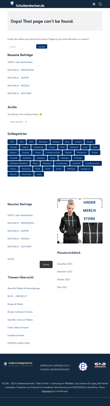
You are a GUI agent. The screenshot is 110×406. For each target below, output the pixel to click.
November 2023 (64, 271)
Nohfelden (27, 158)
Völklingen (71, 168)
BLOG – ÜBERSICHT (17, 296)
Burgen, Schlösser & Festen (20, 311)
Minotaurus (81, 152)
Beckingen (43, 141)
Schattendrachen (92, 163)
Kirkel (95, 147)
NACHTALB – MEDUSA (19, 85)
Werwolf (13, 174)
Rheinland (47, 163)
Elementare (47, 391)
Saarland (76, 163)
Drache (90, 141)
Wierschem (26, 174)
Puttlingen (65, 158)
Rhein (35, 163)
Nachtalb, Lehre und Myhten (20, 319)
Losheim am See (53, 152)
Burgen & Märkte (15, 304)
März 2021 (62, 287)
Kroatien (25, 152)
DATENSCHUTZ (61, 365)
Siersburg (26, 168)
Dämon (25, 147)
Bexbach (56, 141)
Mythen (95, 152)
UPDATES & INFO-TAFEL (19, 343)
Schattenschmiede (16, 335)
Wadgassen (86, 168)
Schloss (13, 168)
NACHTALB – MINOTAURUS (21, 69)
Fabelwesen (38, 147)
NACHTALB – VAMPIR (18, 77)
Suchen (11, 258)
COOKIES (44, 369)
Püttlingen (78, 158)
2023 (31, 141)
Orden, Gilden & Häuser (18, 327)
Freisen (52, 147)
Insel (85, 147)
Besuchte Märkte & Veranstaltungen (24, 288)
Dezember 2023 (64, 263)
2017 (22, 141)
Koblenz (13, 152)
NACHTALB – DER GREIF (20, 93)
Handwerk (74, 147)
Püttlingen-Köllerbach (19, 163)
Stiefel (47, 168)
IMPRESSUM (46, 365)
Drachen (13, 147)
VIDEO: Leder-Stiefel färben (20, 62)
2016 (12, 141)
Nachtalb (13, 158)
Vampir (59, 168)
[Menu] (94, 4)
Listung (37, 152)
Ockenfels (41, 158)
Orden (52, 158)
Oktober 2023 (63, 279)
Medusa (68, 152)
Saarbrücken (61, 163)
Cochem (78, 141)
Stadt (37, 168)
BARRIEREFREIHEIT (60, 369)
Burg (67, 141)
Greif (63, 147)
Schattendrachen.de (30, 5)
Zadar (39, 174)
